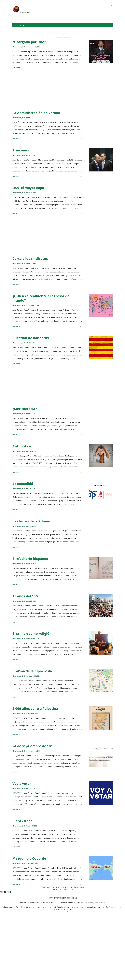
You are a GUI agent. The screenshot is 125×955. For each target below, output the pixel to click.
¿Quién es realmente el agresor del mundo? (41, 298)
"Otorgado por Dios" (29, 42)
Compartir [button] (16, 68)
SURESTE (68, 37)
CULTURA (73, 887)
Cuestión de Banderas (30, 338)
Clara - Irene (22, 821)
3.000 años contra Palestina (35, 708)
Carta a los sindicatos (30, 258)
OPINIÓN (64, 33)
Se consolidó (22, 483)
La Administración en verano (36, 113)
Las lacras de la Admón (31, 521)
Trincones (20, 150)
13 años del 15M (25, 596)
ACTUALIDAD (55, 33)
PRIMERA (49, 33)
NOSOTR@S (75, 33)
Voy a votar (21, 783)
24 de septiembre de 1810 (33, 746)
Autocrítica (21, 446)
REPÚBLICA (58, 37)
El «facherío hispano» (30, 558)
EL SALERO (69, 33)
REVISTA (60, 33)
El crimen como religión (32, 633)
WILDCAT (63, 37)
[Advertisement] (50, 90)
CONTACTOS (67, 889)
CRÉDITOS (56, 889)
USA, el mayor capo (28, 187)
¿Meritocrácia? (24, 408)
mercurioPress (20, 25)
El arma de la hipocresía (32, 671)
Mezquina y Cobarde (29, 858)
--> (81, 68)
